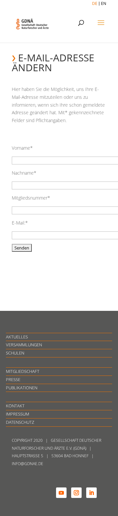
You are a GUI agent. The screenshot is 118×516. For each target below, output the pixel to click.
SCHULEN (15, 353)
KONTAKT (15, 406)
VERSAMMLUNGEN (24, 345)
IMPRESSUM (17, 414)
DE (94, 3)
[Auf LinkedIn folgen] (91, 492)
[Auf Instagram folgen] (76, 492)
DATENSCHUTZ (20, 422)
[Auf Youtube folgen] (61, 492)
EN (103, 3)
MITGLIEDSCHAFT (22, 371)
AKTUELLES (17, 337)
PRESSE (13, 379)
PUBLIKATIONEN (21, 388)
